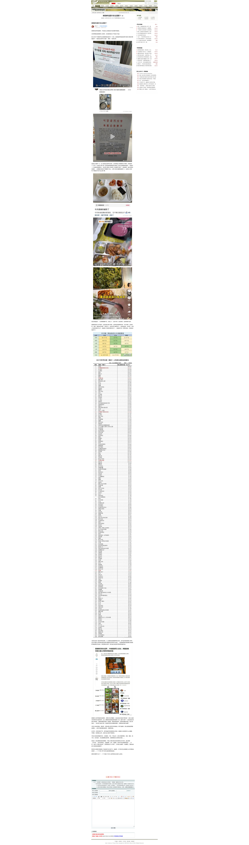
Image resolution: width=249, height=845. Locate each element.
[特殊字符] (133, 798)
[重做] (96, 796)
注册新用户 (129, 790)
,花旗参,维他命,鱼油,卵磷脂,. (107, 836)
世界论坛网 (94, 12)
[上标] (115, 796)
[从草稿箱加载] (133, 796)
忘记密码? (156, 3)
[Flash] (128, 798)
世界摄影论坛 (124, 7)
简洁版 (140, 18)
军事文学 (155, 5)
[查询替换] (101, 796)
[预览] (100, 796)
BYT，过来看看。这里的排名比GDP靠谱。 (102, 782)
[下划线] (116, 798)
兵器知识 (131, 5)
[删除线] (120, 798)
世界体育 (140, 5)
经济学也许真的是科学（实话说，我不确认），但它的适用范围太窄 (111, 785)
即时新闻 (102, 5)
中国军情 (116, 5)
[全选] (131, 796)
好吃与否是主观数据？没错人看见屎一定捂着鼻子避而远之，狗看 (111, 787)
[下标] (116, 796)
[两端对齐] (108, 796)
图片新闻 (112, 5)
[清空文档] (126, 796)
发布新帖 (140, 17)
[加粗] (113, 798)
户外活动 (145, 5)
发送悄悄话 (123, 18)
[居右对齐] (106, 796)
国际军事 (121, 5)
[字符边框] (118, 798)
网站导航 (128, 841)
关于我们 (124, 841)
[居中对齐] (105, 796)
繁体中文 (119, 3)
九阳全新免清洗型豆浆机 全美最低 (124, 12)
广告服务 (116, 841)
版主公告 (153, 18)
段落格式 (94, 798)
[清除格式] (123, 798)
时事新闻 (150, 5)
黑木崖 (110, 9)
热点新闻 (107, 5)
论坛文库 (146, 17)
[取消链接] (131, 798)
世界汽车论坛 (115, 7)
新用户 (155, 1)
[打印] (98, 796)
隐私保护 (132, 841)
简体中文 (113, 3)
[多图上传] (126, 798)
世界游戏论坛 (143, 7)
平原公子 (96, 26)
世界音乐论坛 (152, 7)
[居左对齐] (103, 796)
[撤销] (94, 796)
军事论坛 (97, 5)
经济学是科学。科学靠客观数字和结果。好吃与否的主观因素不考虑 (109, 783)
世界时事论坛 (105, 7)
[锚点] (118, 796)
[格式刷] (128, 796)
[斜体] (115, 798)
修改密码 (146, 18)
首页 (93, 5)
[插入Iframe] (125, 796)
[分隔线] (120, 796)
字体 (99, 798)
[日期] (121, 796)
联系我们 (120, 841)
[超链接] (130, 798)
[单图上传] (125, 798)
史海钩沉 (136, 5)
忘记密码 (153, 17)
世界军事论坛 (96, 7)
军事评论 (126, 5)
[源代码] (93, 796)
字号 (104, 798)
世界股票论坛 (133, 7)
